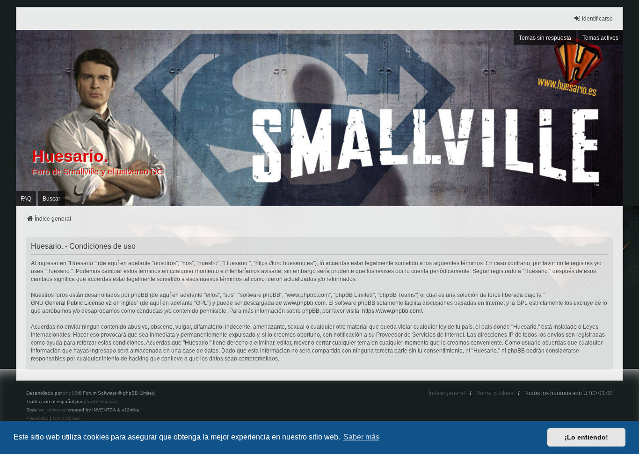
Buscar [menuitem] (51, 198)
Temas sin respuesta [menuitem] (545, 38)
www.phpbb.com (304, 303)
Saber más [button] (361, 437)
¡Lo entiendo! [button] (586, 437)
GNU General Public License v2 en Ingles (84, 303)
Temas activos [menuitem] (600, 38)
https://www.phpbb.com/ (392, 311)
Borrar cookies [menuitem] (494, 393)
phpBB (70, 393)
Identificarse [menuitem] (597, 18)
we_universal (52, 409)
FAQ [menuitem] (26, 198)
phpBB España (100, 401)
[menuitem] (37, 418)
